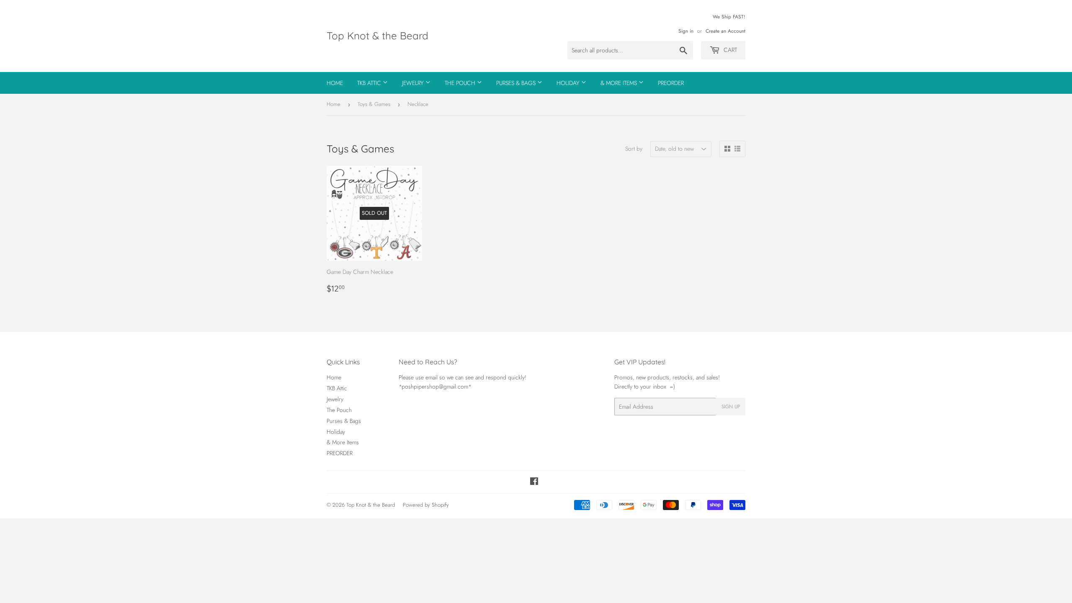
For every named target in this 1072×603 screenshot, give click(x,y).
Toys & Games (374, 104)
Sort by (633, 148)
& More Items (619, 83)
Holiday (569, 83)
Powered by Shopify (426, 505)
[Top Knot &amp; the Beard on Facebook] (534, 482)
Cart (729, 50)
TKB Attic (370, 83)
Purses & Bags (516, 83)
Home (335, 83)
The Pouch (461, 83)
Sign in (685, 30)
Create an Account (725, 30)
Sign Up (731, 406)
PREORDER (671, 83)
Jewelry (413, 83)
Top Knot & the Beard (377, 35)
